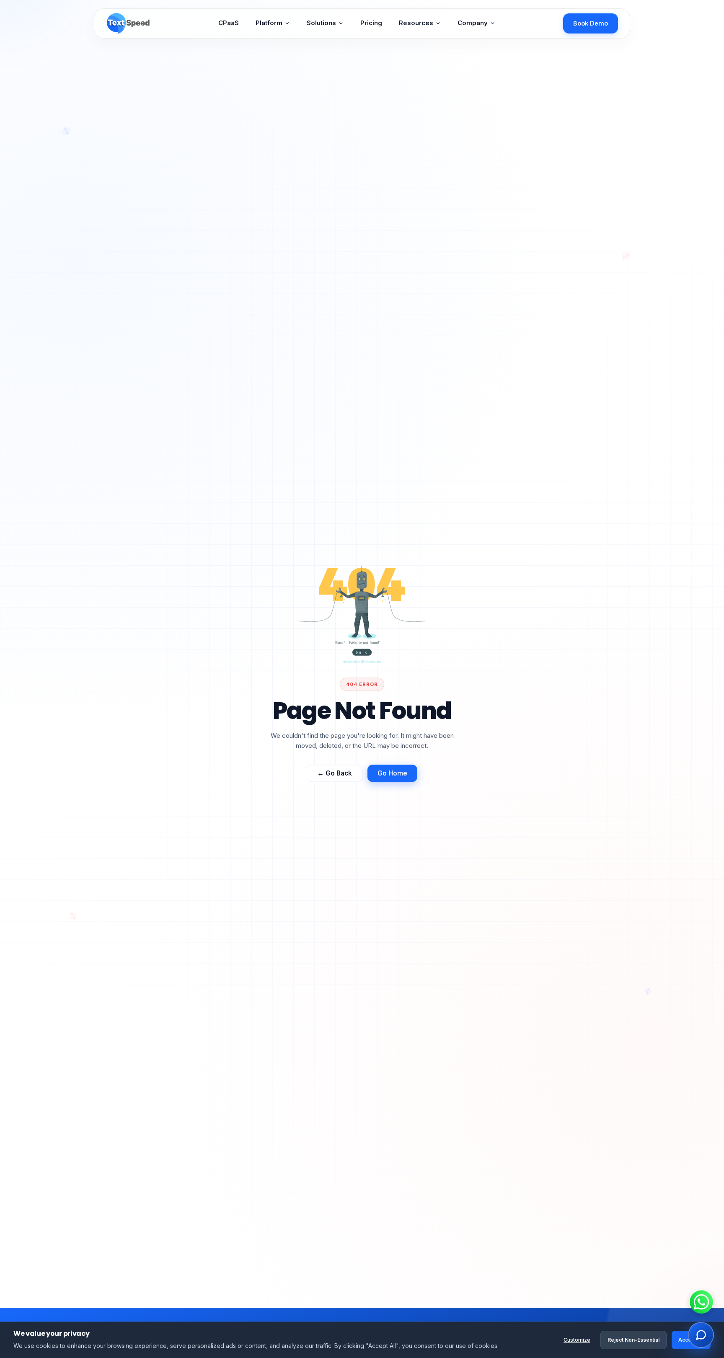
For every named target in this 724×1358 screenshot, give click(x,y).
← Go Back (334, 775)
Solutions (321, 23)
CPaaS (228, 23)
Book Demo (590, 23)
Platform (269, 23)
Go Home (392, 775)
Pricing (371, 23)
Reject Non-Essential (633, 1340)
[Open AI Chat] (701, 1335)
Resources (416, 23)
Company (473, 23)
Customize (577, 1340)
